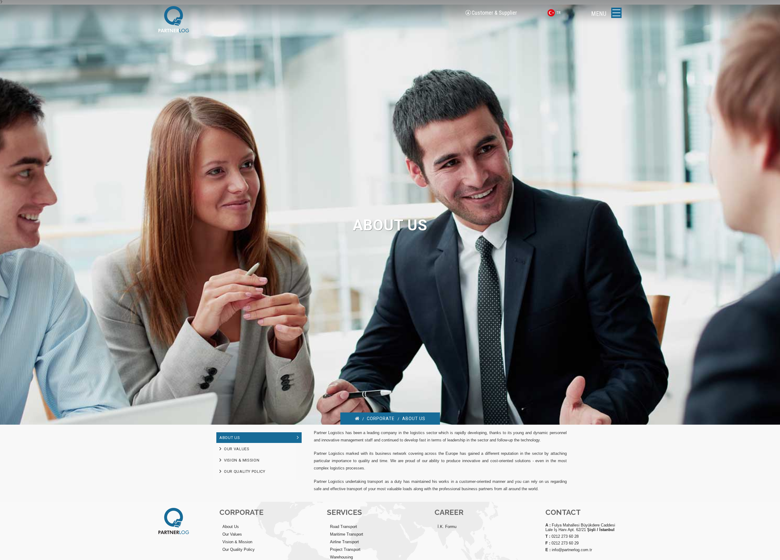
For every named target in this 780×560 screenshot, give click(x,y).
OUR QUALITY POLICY (244, 471)
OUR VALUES (237, 449)
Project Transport (345, 549)
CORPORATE (381, 418)
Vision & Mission (237, 542)
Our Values (232, 534)
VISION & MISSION (241, 460)
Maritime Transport (346, 534)
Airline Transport (344, 542)
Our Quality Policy (238, 549)
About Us (230, 526)
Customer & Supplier (494, 12)
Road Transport (343, 526)
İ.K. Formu (447, 526)
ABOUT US (413, 418)
